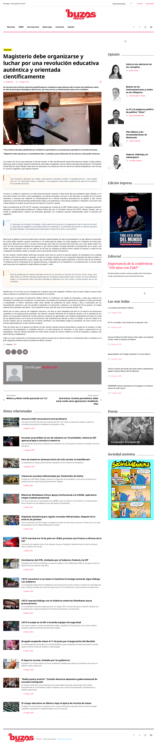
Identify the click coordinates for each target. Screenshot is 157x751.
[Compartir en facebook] (8, 352)
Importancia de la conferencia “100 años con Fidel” (130, 265)
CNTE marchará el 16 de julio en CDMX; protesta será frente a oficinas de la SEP (61, 540)
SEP (15, 344)
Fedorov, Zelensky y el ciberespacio (137, 156)
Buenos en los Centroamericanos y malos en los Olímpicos (139, 89)
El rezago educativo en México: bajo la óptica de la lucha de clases (56, 703)
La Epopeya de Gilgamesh (125, 442)
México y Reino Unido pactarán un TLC (27, 398)
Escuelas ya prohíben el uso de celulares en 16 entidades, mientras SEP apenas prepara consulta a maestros (58, 439)
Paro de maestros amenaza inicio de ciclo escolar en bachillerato (55, 459)
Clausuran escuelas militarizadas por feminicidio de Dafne (52, 476)
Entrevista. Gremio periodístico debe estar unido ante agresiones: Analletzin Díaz (77, 401)
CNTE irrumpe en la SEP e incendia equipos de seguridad (51, 622)
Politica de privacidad (64, 739)
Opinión (71, 27)
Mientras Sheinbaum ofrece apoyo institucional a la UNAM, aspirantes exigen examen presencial (59, 496)
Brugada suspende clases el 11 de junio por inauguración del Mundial (58, 641)
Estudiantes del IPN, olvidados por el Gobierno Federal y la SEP (54, 560)
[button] (14, 41)
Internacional (33, 27)
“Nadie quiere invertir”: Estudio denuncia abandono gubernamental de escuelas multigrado (59, 680)
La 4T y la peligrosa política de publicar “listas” (140, 111)
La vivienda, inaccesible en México (121, 308)
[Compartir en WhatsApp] (19, 352)
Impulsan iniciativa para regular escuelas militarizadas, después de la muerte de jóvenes (58, 518)
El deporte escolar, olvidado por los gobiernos (45, 660)
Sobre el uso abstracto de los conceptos (139, 65)
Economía (60, 27)
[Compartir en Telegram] (25, 352)
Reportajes (47, 27)
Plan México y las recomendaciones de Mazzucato (136, 134)
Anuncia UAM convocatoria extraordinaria (44, 418)
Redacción (10, 82)
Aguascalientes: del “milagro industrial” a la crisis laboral (129, 354)
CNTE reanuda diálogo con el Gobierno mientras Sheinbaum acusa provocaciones (56, 602)
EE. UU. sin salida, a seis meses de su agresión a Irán (128, 322)
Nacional (11, 27)
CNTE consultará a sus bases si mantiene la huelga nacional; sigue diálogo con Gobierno (60, 580)
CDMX (20, 27)
